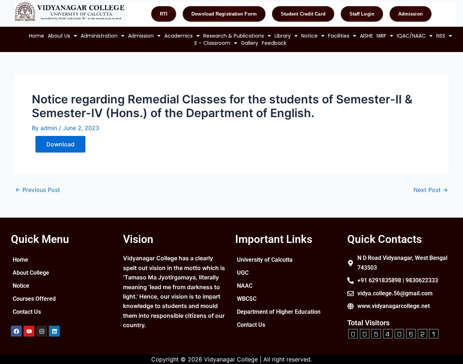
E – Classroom (212, 43)
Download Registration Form (224, 14)
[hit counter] (393, 333)
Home (36, 35)
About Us (59, 35)
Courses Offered (34, 298)
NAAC (244, 285)
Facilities (338, 35)
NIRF (381, 35)
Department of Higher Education (278, 311)
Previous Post (37, 190)
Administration (99, 35)
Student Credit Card (303, 14)
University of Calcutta (265, 259)
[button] (62, 35)
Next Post (430, 190)
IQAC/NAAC (411, 35)
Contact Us (27, 311)
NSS (440, 35)
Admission (410, 14)
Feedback (274, 43)
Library (283, 35)
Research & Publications (233, 35)
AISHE (366, 35)
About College (31, 272)
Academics (178, 35)
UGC (243, 272)
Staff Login (361, 14)
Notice (309, 35)
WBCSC (246, 298)
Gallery (249, 43)
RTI (163, 14)
